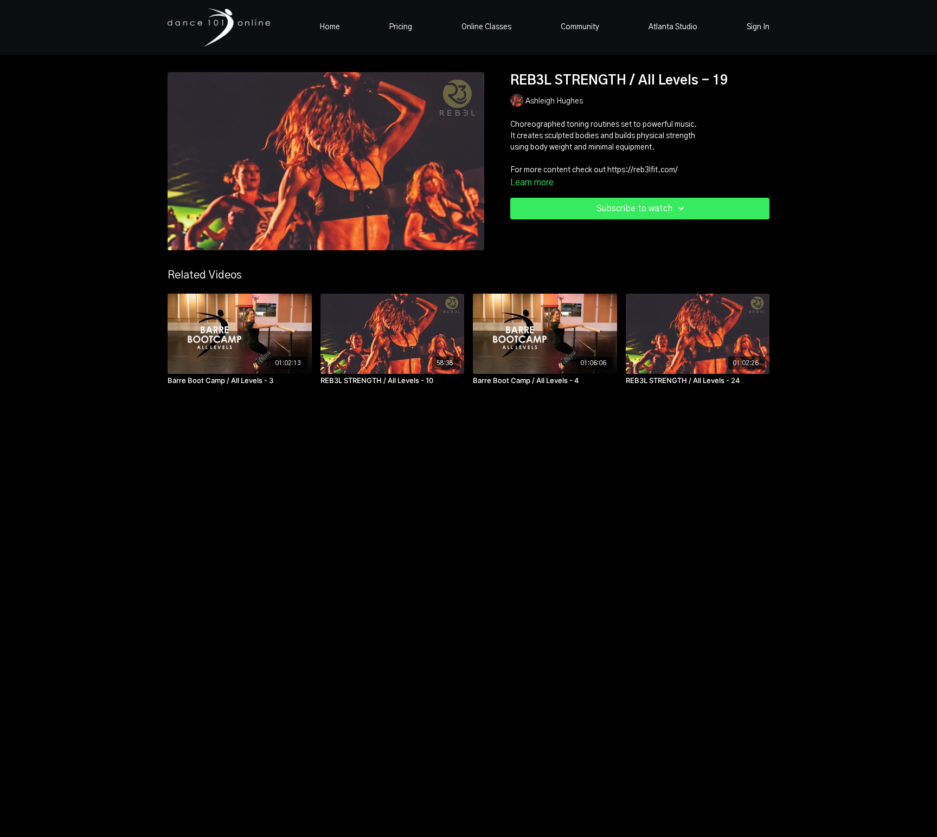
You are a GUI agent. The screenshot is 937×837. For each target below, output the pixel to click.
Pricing (400, 27)
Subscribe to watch (634, 208)
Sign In (758, 27)
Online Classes (486, 27)
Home (329, 27)
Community (580, 27)
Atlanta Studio (673, 27)
